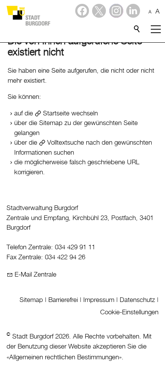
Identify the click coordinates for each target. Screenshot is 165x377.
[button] (133, 11)
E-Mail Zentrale (35, 274)
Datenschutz (137, 300)
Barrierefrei (63, 300)
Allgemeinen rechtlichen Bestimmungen (64, 357)
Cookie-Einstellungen (129, 312)
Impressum (98, 300)
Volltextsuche (65, 142)
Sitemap (31, 300)
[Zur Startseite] (28, 15)
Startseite (56, 113)
